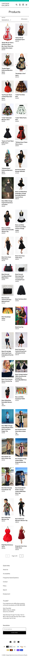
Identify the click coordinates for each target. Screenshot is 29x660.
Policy (4, 586)
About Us (5, 569)
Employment (6, 594)
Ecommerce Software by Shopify (20, 655)
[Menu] (26, 4)
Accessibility (6, 573)
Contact (5, 581)
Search (5, 590)
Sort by (3, 17)
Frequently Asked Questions (11, 577)
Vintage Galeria (5, 4)
